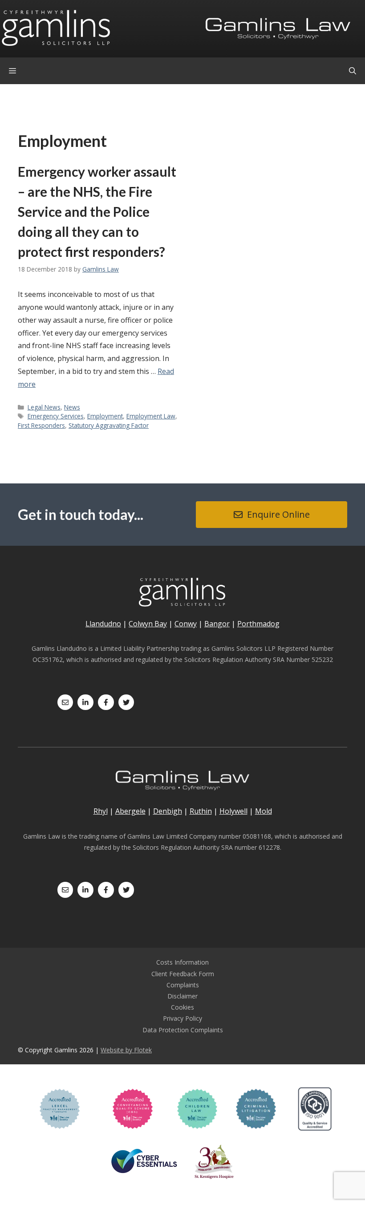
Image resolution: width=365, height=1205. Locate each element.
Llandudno (103, 624)
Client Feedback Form (182, 974)
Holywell (233, 811)
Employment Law (150, 416)
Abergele (130, 811)
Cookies (182, 1007)
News (72, 407)
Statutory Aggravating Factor (109, 425)
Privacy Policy (182, 1018)
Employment (105, 416)
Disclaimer (182, 996)
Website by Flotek (126, 1050)
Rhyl (100, 811)
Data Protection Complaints (182, 1030)
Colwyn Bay (148, 624)
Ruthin (201, 811)
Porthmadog (258, 624)
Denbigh (167, 811)
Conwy (185, 624)
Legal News (44, 407)
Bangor (217, 624)
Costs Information (182, 962)
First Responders (41, 425)
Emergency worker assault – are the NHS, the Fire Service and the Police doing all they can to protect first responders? (97, 211)
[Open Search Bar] (352, 70)
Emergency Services (56, 416)
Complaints (182, 985)
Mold (263, 811)
